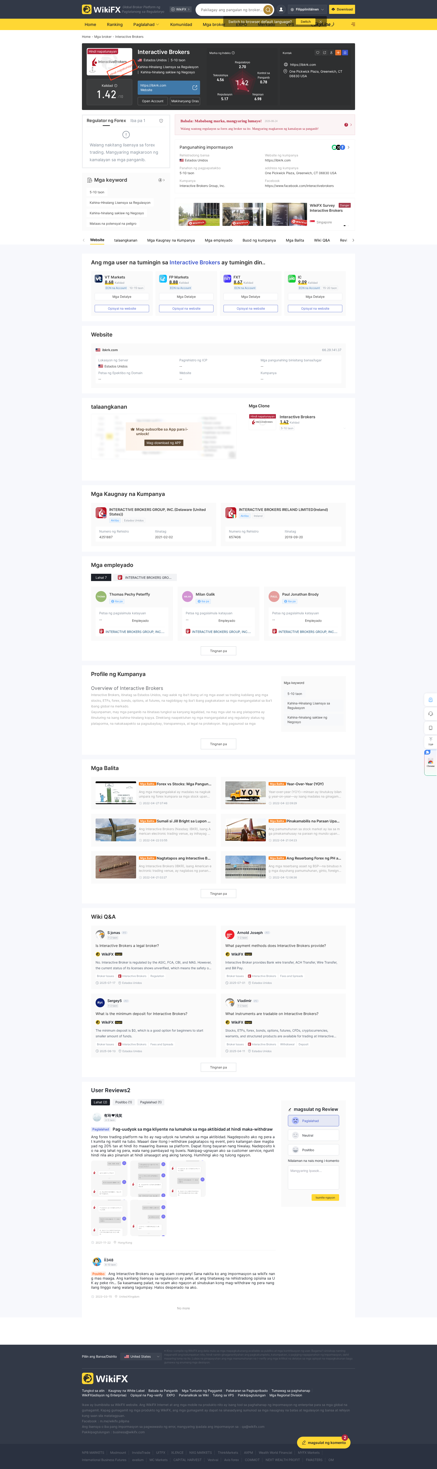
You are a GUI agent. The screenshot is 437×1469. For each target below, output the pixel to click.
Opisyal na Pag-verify (146, 1395)
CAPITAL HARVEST (187, 1460)
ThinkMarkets (228, 1452)
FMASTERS (314, 1460)
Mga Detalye (121, 296)
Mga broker (103, 36)
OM (331, 1460)
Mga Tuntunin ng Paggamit (202, 1390)
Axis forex (231, 1460)
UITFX (160, 1452)
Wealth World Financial (275, 1452)
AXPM (248, 1452)
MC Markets (159, 1460)
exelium (138, 1460)
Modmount (118, 1452)
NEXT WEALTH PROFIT (283, 1460)
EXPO (171, 1395)
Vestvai (213, 1460)
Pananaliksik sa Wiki (194, 1395)
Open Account (152, 101)
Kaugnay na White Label (126, 1390)
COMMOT (252, 1460)
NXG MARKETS (200, 1452)
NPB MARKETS (93, 1452)
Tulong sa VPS (223, 1395)
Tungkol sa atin (93, 1390)
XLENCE (177, 1452)
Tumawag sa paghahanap (291, 1390)
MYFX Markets (309, 1452)
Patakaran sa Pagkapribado (247, 1390)
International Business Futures (104, 1460)
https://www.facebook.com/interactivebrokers (299, 186)
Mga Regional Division (285, 1395)
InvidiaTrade (141, 1452)
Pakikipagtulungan (252, 1395)
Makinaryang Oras (185, 101)
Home (86, 36)
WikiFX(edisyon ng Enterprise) (104, 1395)
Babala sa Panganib (163, 1390)
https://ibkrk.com (278, 160)
